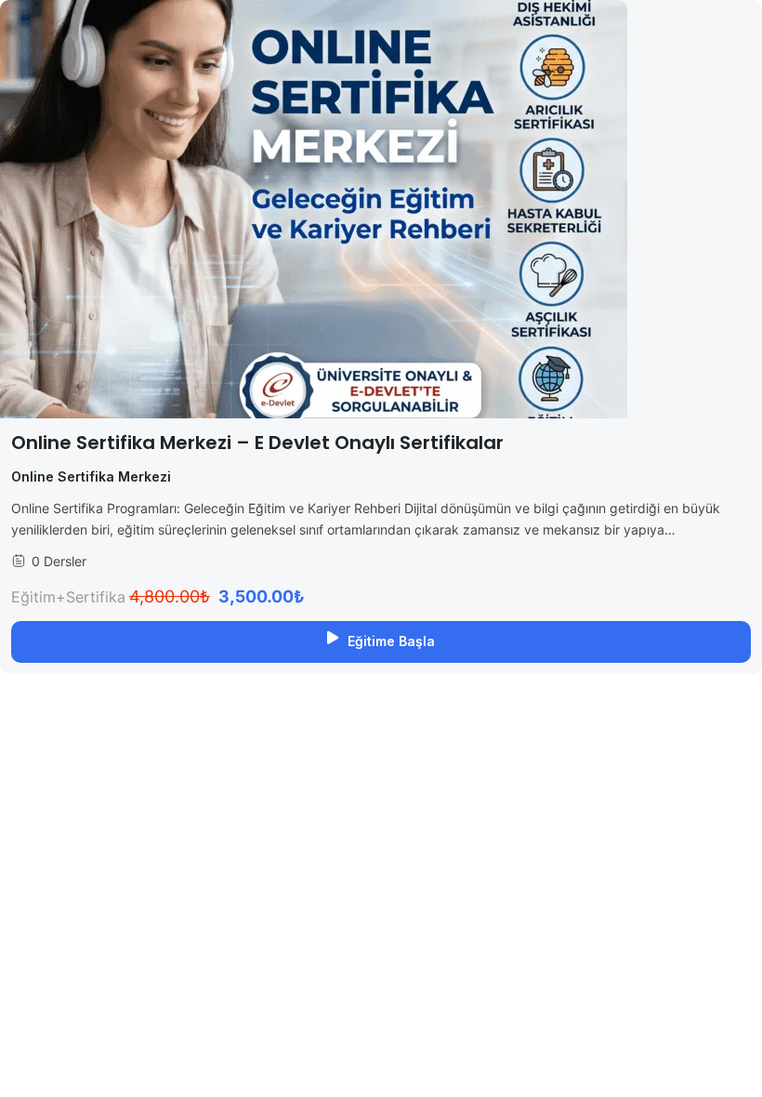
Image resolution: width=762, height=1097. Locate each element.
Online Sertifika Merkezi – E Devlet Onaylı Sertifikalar (257, 443)
